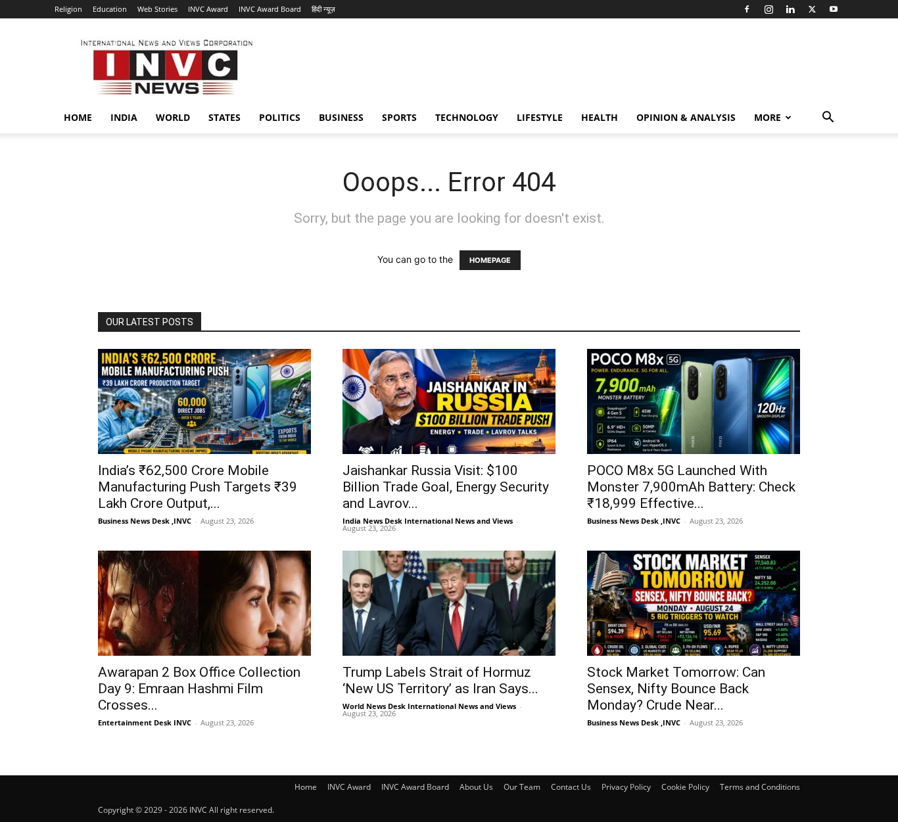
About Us (476, 786)
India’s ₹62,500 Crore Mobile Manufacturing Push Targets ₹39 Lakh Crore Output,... (197, 487)
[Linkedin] (790, 9)
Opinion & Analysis (686, 117)
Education (110, 9)
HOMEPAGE (490, 260)
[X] (812, 9)
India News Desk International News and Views (428, 521)
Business (341, 117)
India (123, 117)
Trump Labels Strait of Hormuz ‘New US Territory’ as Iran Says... (440, 680)
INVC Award (208, 9)
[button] (827, 118)
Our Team (522, 786)
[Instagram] (768, 9)
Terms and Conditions (760, 786)
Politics (279, 117)
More (767, 117)
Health (599, 117)
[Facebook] (747, 9)
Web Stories (157, 9)
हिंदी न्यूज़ (323, 9)
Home (78, 117)
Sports (399, 117)
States (224, 117)
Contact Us (571, 786)
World (173, 117)
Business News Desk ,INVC (144, 521)
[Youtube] (833, 9)
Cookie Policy (685, 786)
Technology (466, 117)
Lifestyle (540, 117)
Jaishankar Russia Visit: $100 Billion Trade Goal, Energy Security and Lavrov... (446, 487)
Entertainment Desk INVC (144, 722)
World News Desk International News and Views (429, 706)
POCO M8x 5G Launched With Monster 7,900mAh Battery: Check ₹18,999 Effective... (691, 487)
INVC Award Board (270, 9)
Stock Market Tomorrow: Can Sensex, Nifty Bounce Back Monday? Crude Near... (676, 688)
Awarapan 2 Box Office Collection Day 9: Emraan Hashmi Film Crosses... (199, 688)
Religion (68, 9)
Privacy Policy (626, 786)
